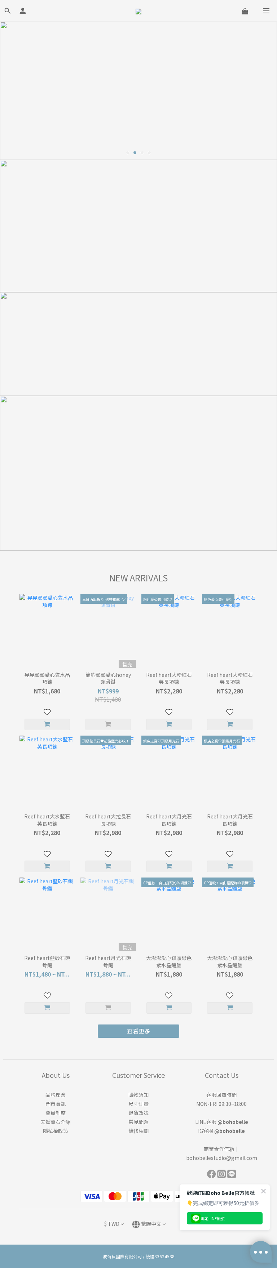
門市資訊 (55, 1103)
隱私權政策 (55, 1130)
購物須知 (138, 1094)
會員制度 (55, 1112)
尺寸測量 (138, 1103)
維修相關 (138, 1130)
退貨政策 (138, 1112)
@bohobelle (232, 1121)
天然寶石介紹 (55, 1121)
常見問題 (138, 1121)
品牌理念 (55, 1094)
